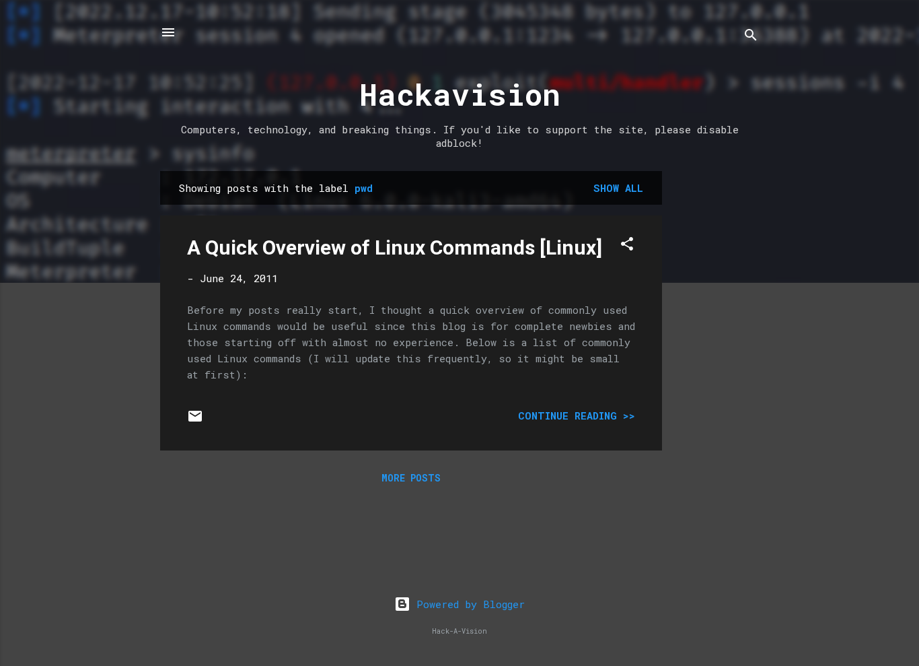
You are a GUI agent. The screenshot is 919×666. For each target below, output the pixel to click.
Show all (618, 188)
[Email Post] (195, 420)
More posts (411, 477)
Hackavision (459, 94)
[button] (627, 246)
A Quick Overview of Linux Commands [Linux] (394, 247)
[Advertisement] (716, 373)
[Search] (751, 36)
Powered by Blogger (467, 604)
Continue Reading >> (576, 415)
